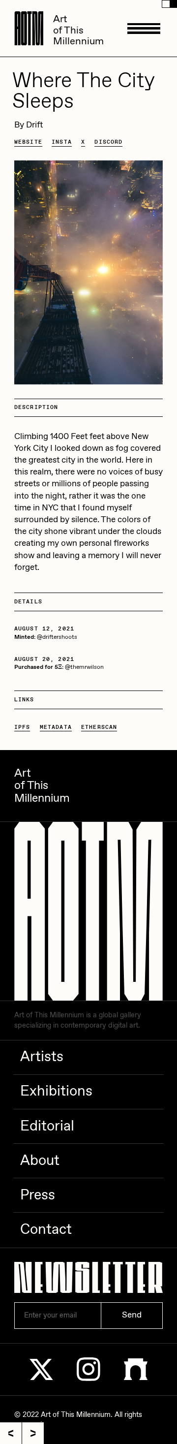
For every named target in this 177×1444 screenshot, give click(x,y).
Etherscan (99, 727)
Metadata (56, 727)
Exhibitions (56, 1091)
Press (37, 1195)
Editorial (47, 1126)
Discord (108, 142)
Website (28, 142)
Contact (46, 1230)
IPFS (22, 727)
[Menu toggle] (144, 28)
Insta (62, 142)
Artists (41, 1057)
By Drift (28, 125)
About (39, 1161)
